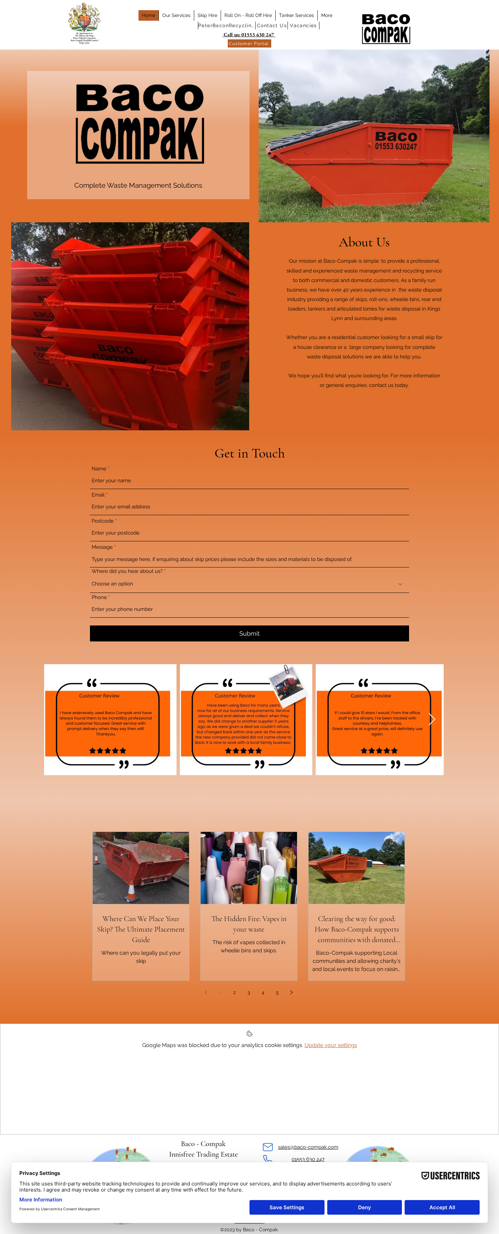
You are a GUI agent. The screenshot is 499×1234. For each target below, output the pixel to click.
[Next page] (291, 992)
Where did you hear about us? (127, 571)
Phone (99, 597)
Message (102, 547)
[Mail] (267, 1147)
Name (99, 468)
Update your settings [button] (330, 1045)
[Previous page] (206, 992)
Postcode (103, 521)
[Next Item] (432, 719)
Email (98, 495)
